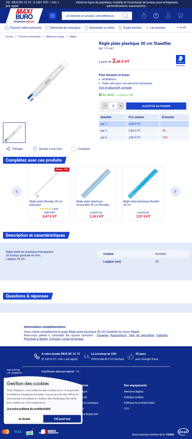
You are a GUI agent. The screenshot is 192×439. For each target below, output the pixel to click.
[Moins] (105, 105)
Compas (54, 339)
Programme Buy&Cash (85, 414)
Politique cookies (133, 397)
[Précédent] (17, 192)
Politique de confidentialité (139, 402)
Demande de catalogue (85, 402)
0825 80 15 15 (21, 2)
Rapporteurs (118, 335)
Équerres (102, 335)
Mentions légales (133, 391)
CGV (126, 408)
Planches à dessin (36, 339)
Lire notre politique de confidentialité (28, 408)
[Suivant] (175, 192)
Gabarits (162, 335)
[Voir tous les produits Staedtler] (180, 60)
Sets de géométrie (141, 335)
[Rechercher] (125, 16)
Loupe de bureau (73, 339)
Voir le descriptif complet (115, 88)
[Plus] (120, 105)
